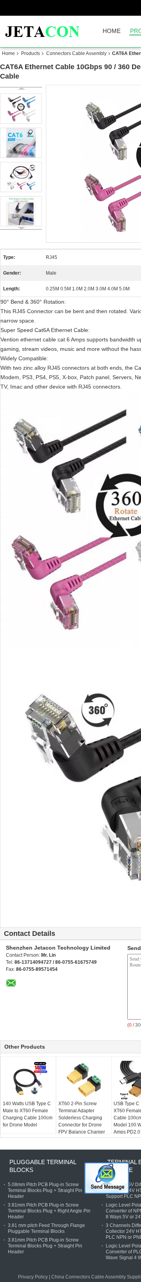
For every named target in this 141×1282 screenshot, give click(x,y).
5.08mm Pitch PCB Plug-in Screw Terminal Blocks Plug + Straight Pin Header (45, 1190)
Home (112, 31)
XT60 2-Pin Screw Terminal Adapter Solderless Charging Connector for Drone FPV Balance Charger (81, 1118)
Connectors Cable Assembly (76, 53)
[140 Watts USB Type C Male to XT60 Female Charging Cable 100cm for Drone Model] (28, 1080)
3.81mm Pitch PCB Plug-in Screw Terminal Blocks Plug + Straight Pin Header (45, 1245)
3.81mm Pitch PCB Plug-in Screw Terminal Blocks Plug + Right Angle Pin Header (49, 1211)
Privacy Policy (33, 1277)
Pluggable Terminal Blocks (42, 1166)
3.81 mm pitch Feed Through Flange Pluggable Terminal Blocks (46, 1228)
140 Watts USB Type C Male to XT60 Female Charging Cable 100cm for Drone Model (27, 1114)
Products (30, 53)
